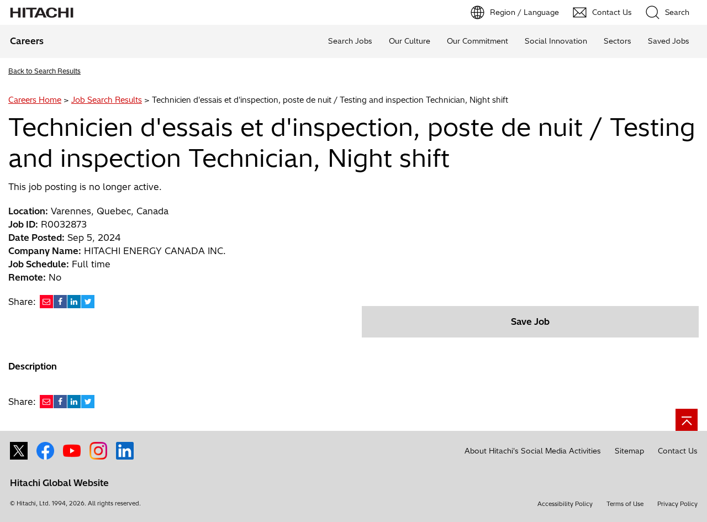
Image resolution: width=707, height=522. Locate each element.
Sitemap (629, 450)
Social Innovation (556, 40)
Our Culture (409, 40)
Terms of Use (624, 504)
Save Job (530, 321)
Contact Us (678, 450)
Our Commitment (477, 40)
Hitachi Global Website (59, 482)
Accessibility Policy (565, 504)
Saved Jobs (668, 40)
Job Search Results (106, 100)
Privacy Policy (677, 504)
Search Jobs (350, 40)
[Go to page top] (687, 420)
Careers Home (34, 100)
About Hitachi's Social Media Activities (533, 450)
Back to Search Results (44, 71)
